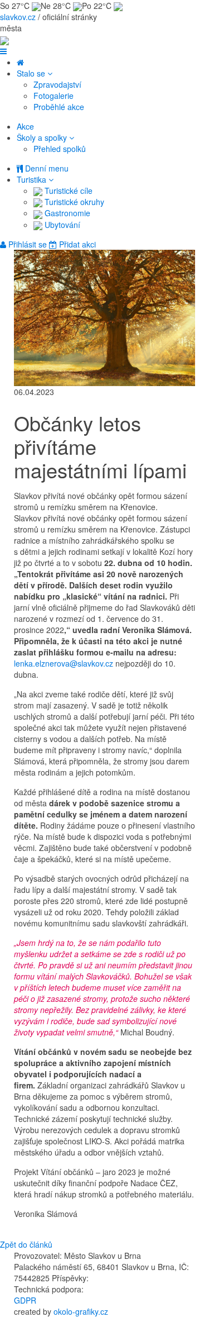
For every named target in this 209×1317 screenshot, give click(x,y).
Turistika (32, 179)
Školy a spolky (43, 137)
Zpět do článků (26, 1244)
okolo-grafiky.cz (81, 1311)
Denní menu (46, 168)
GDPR (25, 1300)
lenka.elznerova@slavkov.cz (63, 663)
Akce (25, 126)
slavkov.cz (18, 16)
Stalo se (32, 73)
